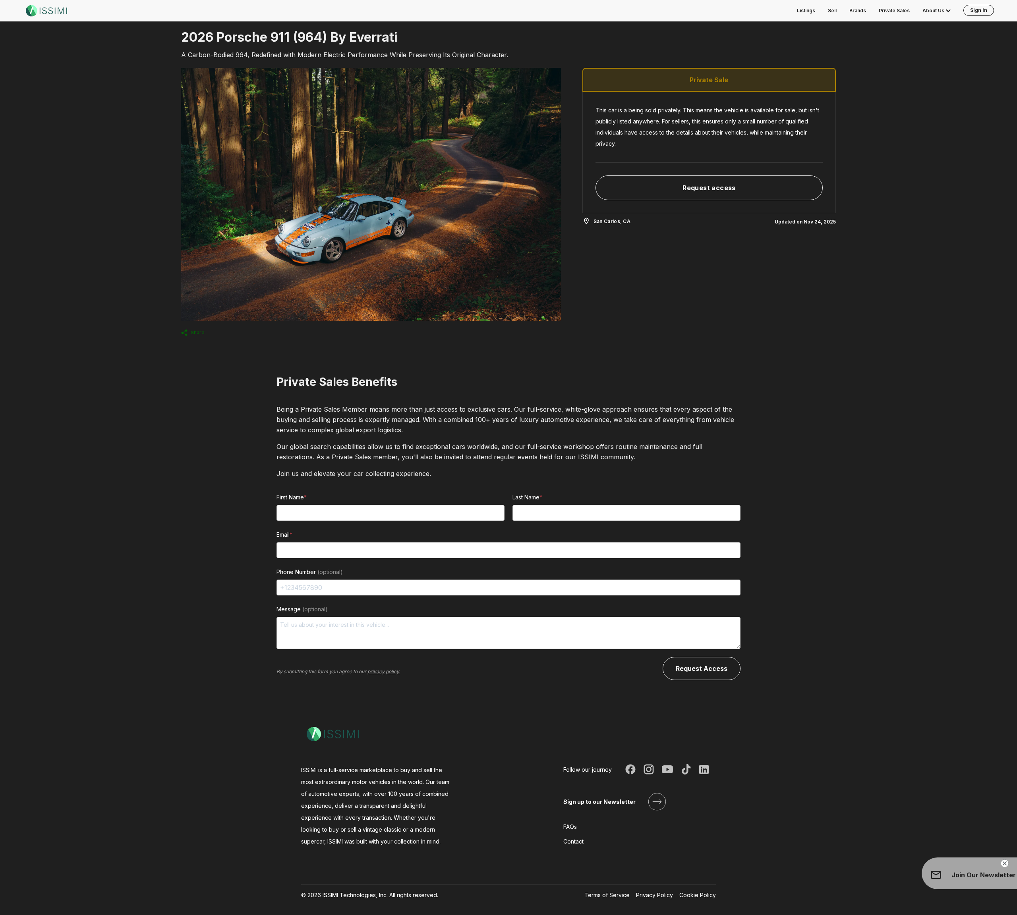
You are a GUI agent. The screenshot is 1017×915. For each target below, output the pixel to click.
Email (284, 534)
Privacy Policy (654, 895)
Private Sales (894, 10)
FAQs (570, 826)
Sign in (978, 10)
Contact (573, 841)
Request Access (701, 668)
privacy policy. (383, 671)
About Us (933, 10)
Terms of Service (607, 895)
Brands (857, 10)
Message (302, 609)
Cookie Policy (697, 895)
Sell (832, 10)
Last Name (527, 497)
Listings (806, 10)
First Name (291, 497)
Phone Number (309, 571)
